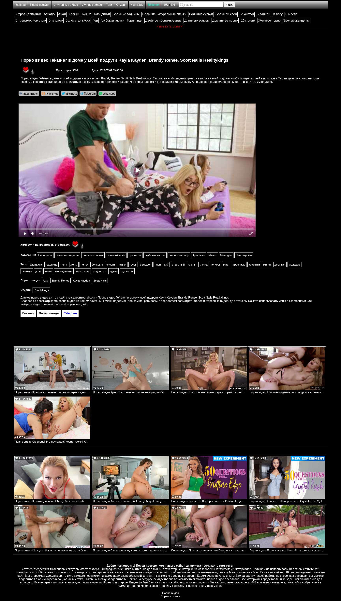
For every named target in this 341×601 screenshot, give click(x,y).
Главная (20, 4)
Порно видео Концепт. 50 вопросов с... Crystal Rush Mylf (285, 501)
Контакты (137, 4)
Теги (109, 4)
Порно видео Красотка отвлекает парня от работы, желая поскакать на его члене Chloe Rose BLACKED (209, 392)
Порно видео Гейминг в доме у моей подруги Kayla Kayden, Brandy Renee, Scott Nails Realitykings (124, 60)
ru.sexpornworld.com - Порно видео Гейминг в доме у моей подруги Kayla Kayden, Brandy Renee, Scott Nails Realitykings (148, 297)
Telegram (154, 4)
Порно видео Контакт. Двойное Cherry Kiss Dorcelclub (49, 501)
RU (166, 4)
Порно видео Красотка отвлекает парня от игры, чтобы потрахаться (131, 392)
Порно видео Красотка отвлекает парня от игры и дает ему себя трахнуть (52, 392)
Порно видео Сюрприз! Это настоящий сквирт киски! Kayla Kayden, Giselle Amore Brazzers (52, 441)
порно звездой (76, 304)
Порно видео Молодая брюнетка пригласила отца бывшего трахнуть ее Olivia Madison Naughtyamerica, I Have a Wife (52, 550)
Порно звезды (39, 4)
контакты (178, 585)
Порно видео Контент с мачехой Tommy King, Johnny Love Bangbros (131, 501)
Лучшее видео (92, 4)
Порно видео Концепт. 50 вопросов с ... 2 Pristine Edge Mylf (209, 501)
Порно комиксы (171, 596)
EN (173, 4)
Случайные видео (65, 4)
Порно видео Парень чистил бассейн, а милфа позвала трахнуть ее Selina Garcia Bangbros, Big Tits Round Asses (287, 550)
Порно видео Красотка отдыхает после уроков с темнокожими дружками (287, 392)
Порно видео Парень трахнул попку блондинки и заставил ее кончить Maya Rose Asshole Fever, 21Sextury (209, 550)
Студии (121, 4)
